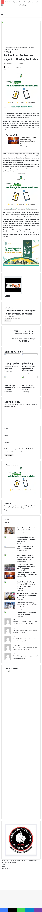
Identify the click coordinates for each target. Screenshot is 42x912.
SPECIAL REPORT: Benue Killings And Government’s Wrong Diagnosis (26, 567)
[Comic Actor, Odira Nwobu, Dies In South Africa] (9, 547)
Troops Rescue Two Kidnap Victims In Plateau (26, 613)
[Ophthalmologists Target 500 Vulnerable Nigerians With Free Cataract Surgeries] (9, 582)
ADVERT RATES (6, 868)
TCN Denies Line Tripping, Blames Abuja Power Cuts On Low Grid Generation (27, 605)
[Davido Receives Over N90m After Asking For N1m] (9, 534)
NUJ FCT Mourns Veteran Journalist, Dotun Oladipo (29, 387)
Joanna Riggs (17, 645)
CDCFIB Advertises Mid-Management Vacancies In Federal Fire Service (26, 557)
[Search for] (40, 14)
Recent (6, 522)
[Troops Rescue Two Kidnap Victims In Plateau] (9, 612)
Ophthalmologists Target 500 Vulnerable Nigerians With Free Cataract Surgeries (26, 585)
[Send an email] (10, 67)
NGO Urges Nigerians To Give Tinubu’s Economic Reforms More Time (11, 366)
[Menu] (2, 14)
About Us (4, 866)
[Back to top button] (0, 889)
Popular (6, 519)
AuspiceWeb (13, 862)
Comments (7, 526)
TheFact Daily (32, 860)
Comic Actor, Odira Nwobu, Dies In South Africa (26, 548)
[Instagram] (1, 879)
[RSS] (1, 883)
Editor (7, 67)
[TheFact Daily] (21, 8)
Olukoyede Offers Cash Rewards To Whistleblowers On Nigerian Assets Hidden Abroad (28, 366)
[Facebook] (1, 871)
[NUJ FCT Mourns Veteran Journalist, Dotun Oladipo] (30, 377)
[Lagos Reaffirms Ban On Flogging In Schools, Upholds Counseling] (9, 537)
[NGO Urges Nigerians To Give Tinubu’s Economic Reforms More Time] (12, 355)
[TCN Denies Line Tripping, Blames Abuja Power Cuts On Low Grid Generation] (9, 608)
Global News (13, 47)
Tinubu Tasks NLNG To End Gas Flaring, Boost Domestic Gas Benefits (28, 141)
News (19, 47)
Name (6, 428)
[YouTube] (1, 877)
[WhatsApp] (1, 881)
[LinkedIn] (1, 875)
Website (7, 442)
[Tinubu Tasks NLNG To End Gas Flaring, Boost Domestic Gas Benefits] (13, 143)
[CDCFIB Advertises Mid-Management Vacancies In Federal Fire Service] (9, 556)
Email (6, 435)
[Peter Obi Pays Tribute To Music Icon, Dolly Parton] (12, 377)
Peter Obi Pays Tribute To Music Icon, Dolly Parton (12, 387)
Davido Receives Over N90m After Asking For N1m (27, 529)
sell (14, 628)
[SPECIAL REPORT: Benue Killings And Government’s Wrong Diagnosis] (9, 570)
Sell (14, 619)
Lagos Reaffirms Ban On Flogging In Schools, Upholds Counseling (27, 539)
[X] (1, 873)
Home (6, 47)
